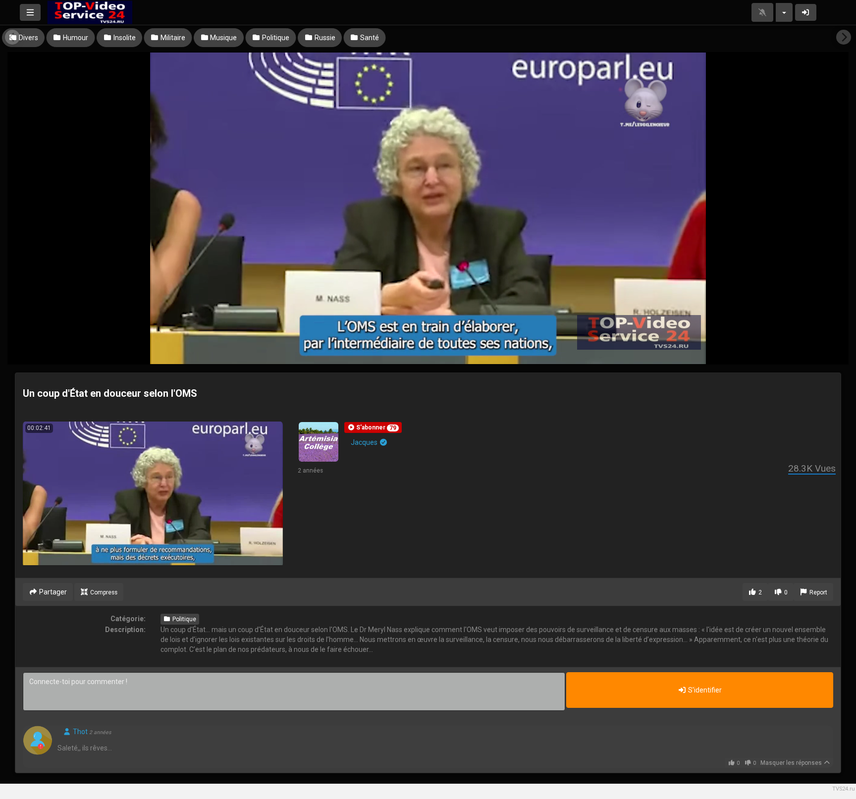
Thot (79, 732)
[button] (373, 427)
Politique (183, 619)
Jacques (365, 442)
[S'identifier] (806, 12)
